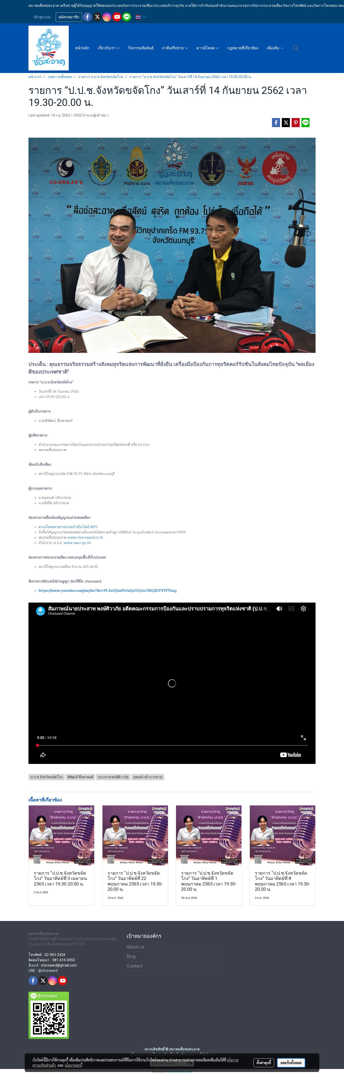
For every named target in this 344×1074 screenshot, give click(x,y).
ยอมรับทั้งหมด (291, 1062)
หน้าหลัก (82, 48)
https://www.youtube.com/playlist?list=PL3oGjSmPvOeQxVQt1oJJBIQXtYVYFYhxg (108, 591)
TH (143, 17)
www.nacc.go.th (77, 543)
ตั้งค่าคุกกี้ (264, 1062)
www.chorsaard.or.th (85, 537)
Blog (131, 956)
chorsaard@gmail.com (59, 965)
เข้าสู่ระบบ (42, 17)
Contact (135, 966)
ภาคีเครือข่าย (173, 48)
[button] (295, 48)
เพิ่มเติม (273, 48)
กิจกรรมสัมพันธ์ (141, 48)
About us (136, 946)
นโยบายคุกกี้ (73, 1065)
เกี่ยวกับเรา (107, 48)
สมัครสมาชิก (68, 17)
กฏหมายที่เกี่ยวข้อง (242, 48)
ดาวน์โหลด (206, 48)
